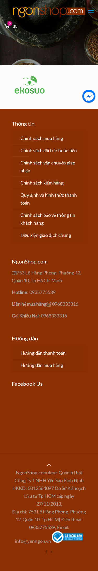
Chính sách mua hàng (41, 138)
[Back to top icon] (49, 465)
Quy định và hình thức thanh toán (48, 199)
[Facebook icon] (46, 551)
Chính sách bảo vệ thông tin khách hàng (47, 219)
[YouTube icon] (52, 551)
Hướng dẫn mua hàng (41, 365)
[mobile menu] (91, 10)
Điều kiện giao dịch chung (45, 235)
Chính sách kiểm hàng (42, 183)
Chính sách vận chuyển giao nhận (47, 166)
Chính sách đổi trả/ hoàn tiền (48, 150)
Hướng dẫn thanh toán (43, 353)
